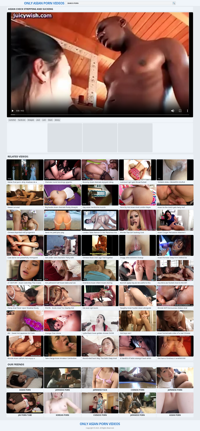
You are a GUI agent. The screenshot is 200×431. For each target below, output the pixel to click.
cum (44, 120)
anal (38, 120)
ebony (57, 120)
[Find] (173, 3)
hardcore (21, 120)
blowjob (31, 120)
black (50, 120)
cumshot (12, 120)
